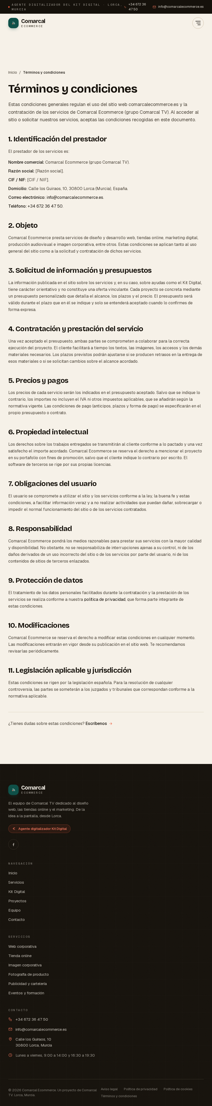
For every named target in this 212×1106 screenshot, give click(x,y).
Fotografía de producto (28, 974)
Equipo (14, 910)
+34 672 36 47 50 (137, 6)
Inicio (12, 72)
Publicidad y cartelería (27, 983)
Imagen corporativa (25, 965)
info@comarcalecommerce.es (181, 6)
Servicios (16, 882)
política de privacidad (104, 599)
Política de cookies (178, 1089)
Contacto (16, 919)
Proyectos (17, 900)
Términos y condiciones (119, 1096)
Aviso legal (109, 1089)
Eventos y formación (26, 992)
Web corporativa (22, 946)
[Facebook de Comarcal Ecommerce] (13, 844)
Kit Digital (16, 891)
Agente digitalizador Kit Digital (42, 829)
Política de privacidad (140, 1089)
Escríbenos (96, 723)
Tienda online (20, 955)
